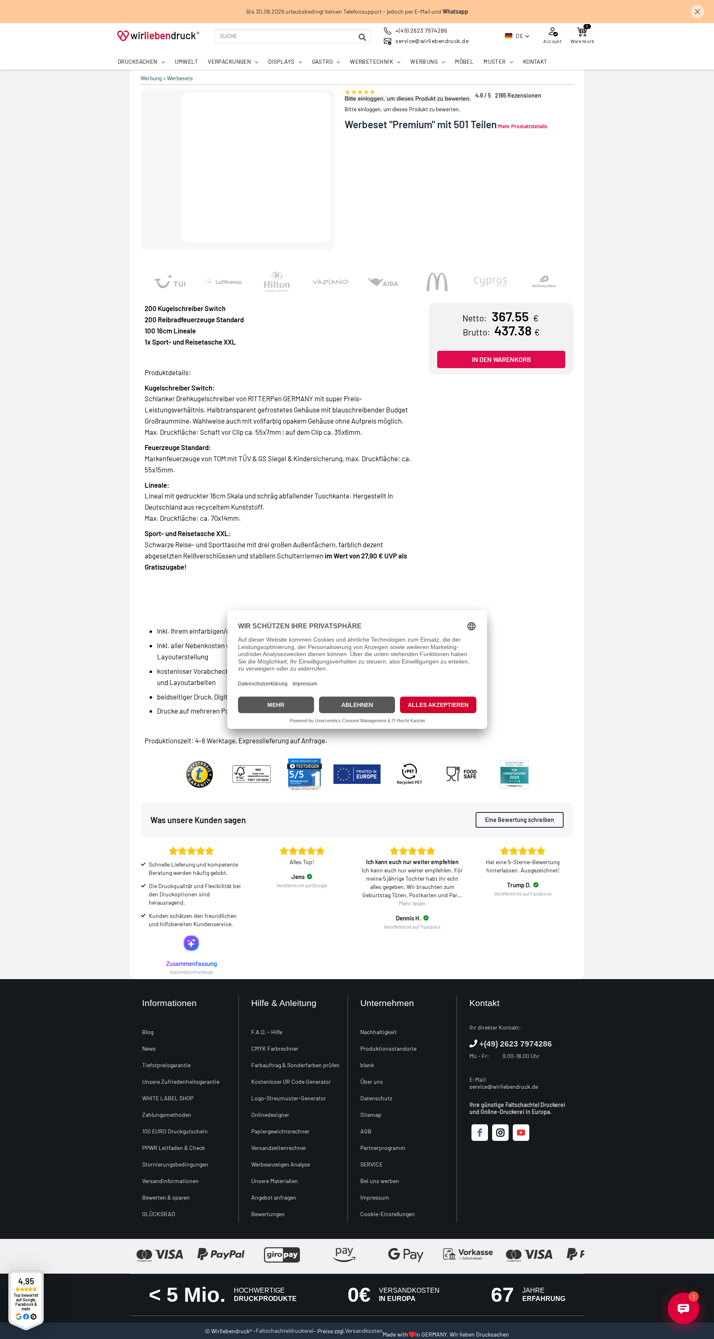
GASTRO (322, 61)
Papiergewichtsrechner (280, 1131)
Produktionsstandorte (388, 1048)
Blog (147, 1031)
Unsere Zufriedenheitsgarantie (180, 1081)
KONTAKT (535, 61)
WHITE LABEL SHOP (167, 1098)
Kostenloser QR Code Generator (291, 1081)
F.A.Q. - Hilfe (266, 1031)
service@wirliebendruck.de (503, 1086)
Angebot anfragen (273, 1197)
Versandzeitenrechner (278, 1147)
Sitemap (370, 1114)
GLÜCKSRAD (158, 1213)
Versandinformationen (170, 1180)
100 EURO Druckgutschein (175, 1131)
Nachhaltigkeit (378, 1031)
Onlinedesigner (270, 1114)
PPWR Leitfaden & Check (173, 1147)
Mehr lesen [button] (412, 903)
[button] (517, 36)
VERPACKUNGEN (229, 61)
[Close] (697, 11)
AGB (365, 1131)
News (149, 1048)
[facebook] (479, 1132)
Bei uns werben (379, 1180)
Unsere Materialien (274, 1180)
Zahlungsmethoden (166, 1114)
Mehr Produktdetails (522, 125)
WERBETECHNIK (371, 61)
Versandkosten (364, 1330)
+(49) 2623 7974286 (515, 1044)
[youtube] (521, 1132)
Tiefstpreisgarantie (166, 1064)
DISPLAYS (281, 61)
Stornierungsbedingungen (175, 1164)
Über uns (371, 1081)
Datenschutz (376, 1098)
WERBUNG (424, 61)
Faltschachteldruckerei (285, 1330)
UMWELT (186, 61)
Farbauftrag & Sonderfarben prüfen (295, 1064)
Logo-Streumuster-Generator (288, 1098)
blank (367, 1064)
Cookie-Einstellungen (387, 1213)
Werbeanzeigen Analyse (280, 1164)
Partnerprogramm (382, 1147)
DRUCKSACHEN (137, 61)
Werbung (151, 77)
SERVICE (371, 1164)
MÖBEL (464, 61)
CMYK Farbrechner (274, 1048)
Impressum (374, 1197)
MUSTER (494, 61)
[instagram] (500, 1132)
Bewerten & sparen (166, 1197)
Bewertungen (268, 1213)
